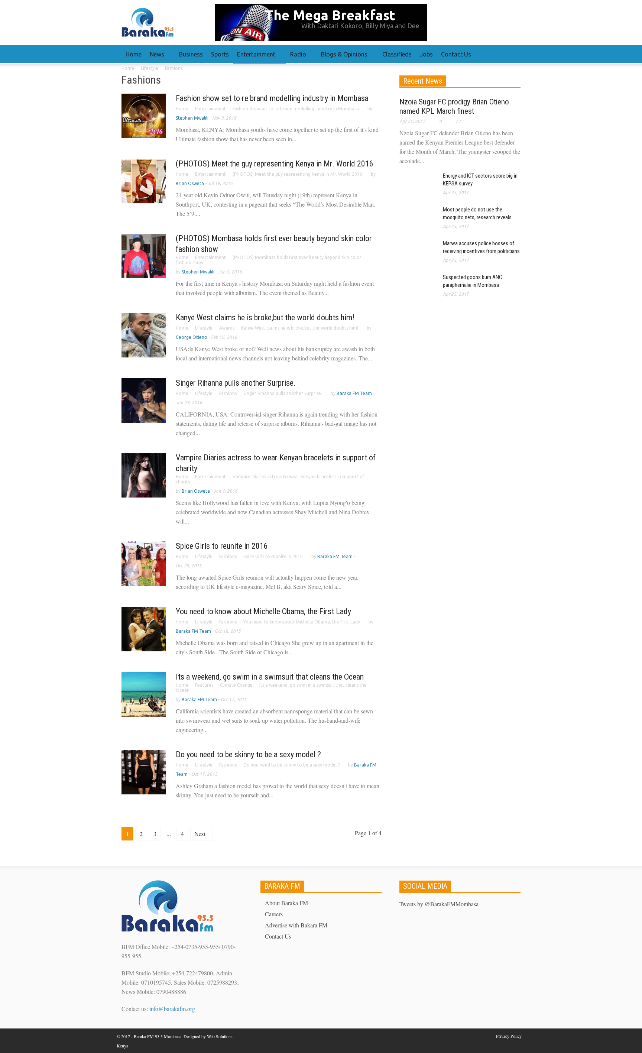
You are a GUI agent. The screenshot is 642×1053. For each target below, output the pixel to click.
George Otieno (191, 337)
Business (191, 54)
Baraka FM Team (354, 393)
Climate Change (236, 685)
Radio (296, 57)
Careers (274, 914)
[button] (513, 54)
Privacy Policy (509, 1036)
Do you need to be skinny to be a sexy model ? (248, 754)
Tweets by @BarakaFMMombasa (439, 904)
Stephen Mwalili (192, 118)
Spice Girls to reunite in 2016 (222, 546)
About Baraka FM (286, 903)
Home (134, 54)
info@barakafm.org (172, 1008)
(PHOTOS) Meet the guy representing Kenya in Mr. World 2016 (274, 163)
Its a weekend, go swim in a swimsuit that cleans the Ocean (270, 676)
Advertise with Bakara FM (296, 925)
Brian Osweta (190, 183)
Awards (226, 327)
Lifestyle (204, 327)
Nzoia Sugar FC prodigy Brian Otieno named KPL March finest (454, 106)
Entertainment (254, 57)
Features (204, 685)
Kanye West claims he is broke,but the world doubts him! (265, 317)
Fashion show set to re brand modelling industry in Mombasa (272, 98)
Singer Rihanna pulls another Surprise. (236, 383)
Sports (220, 54)
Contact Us (456, 54)
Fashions (228, 393)
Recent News (422, 81)
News (155, 57)
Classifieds (397, 54)
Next (200, 833)
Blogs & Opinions (342, 57)
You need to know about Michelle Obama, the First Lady (263, 611)
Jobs (426, 54)
